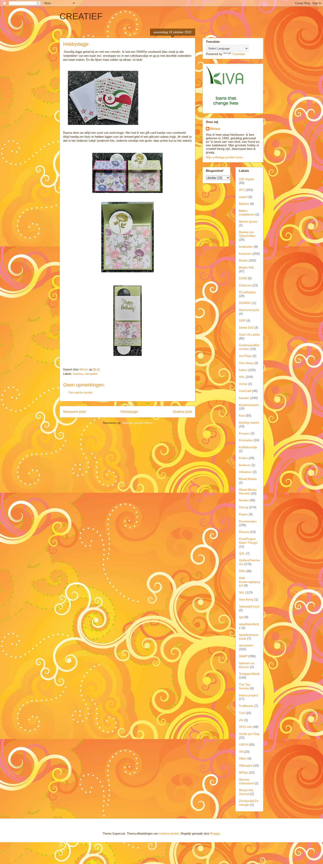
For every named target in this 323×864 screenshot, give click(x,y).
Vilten (243, 758)
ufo (241, 720)
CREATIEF (81, 16)
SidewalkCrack (249, 606)
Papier (243, 514)
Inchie (243, 384)
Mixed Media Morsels (248, 491)
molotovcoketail (169, 833)
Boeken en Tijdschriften (247, 234)
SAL (242, 592)
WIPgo (243, 772)
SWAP (243, 656)
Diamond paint (249, 310)
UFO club (245, 727)
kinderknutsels (249, 405)
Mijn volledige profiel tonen (224, 157)
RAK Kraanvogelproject (249, 581)
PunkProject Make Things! (248, 540)
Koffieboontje (248, 447)
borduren (245, 253)
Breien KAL (246, 267)
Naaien (244, 500)
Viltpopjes (245, 765)
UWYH (243, 744)
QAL (242, 553)
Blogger (215, 833)
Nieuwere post (74, 412)
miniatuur (245, 472)
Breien (243, 260)
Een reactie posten (81, 392)
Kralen (243, 458)
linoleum (244, 465)
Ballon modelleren (246, 212)
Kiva (242, 415)
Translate (238, 54)
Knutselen (246, 440)
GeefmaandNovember (249, 347)
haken (243, 370)
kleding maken (249, 422)
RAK (242, 571)
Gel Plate (245, 356)
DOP (242, 320)
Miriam (215, 128)
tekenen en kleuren (246, 665)
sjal (241, 617)
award (243, 197)
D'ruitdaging (247, 292)
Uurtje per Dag (249, 734)
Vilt (241, 751)
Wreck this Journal (246, 792)
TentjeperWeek (249, 673)
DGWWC (245, 303)
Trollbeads (246, 706)
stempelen (91, 373)
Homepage (129, 412)
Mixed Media (248, 479)
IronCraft (245, 391)
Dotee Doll (246, 327)
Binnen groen (248, 221)
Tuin (242, 713)
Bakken (244, 203)
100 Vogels (246, 179)
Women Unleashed (246, 781)
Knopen (244, 433)
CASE (243, 278)
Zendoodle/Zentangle (248, 802)
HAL (242, 377)
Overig (243, 507)
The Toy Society (244, 686)
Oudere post (182, 412)
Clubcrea (245, 285)
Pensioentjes (248, 521)
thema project (248, 695)
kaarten (78, 373)
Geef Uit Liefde (249, 334)
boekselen (246, 246)
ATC (242, 190)
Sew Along (246, 599)
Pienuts (244, 532)
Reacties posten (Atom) (137, 423)
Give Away (246, 363)
